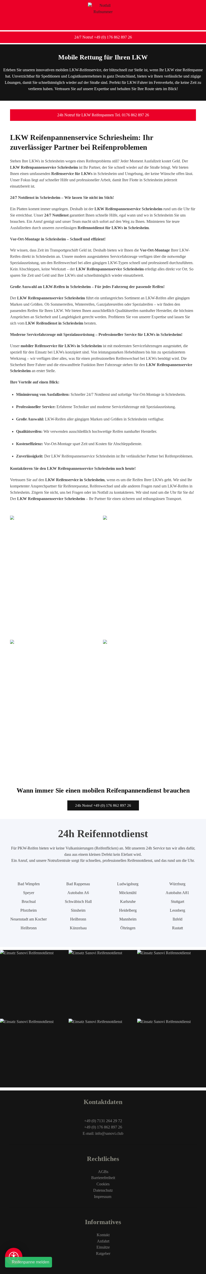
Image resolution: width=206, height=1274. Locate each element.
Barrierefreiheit (103, 1178)
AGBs (103, 1172)
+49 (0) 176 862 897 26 (103, 1127)
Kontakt (103, 1235)
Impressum (103, 1196)
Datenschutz (103, 1190)
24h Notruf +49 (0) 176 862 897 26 (103, 805)
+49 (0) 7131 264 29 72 (103, 1121)
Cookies (103, 1184)
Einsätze (103, 1247)
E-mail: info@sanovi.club (103, 1133)
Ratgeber (103, 1253)
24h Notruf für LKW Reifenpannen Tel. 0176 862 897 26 (103, 115)
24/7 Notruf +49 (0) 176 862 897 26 (103, 37)
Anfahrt (103, 1241)
